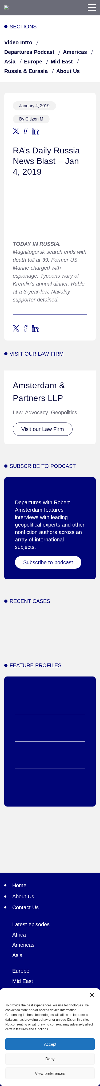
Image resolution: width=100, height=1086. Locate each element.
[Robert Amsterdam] (6, 7)
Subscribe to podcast (48, 562)
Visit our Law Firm (42, 429)
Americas (75, 52)
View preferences (50, 1073)
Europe (33, 61)
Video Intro (18, 42)
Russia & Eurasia (26, 71)
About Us (68, 71)
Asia (9, 61)
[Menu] (92, 7)
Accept (50, 1044)
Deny (50, 1059)
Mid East (62, 61)
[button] (92, 995)
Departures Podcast (29, 52)
